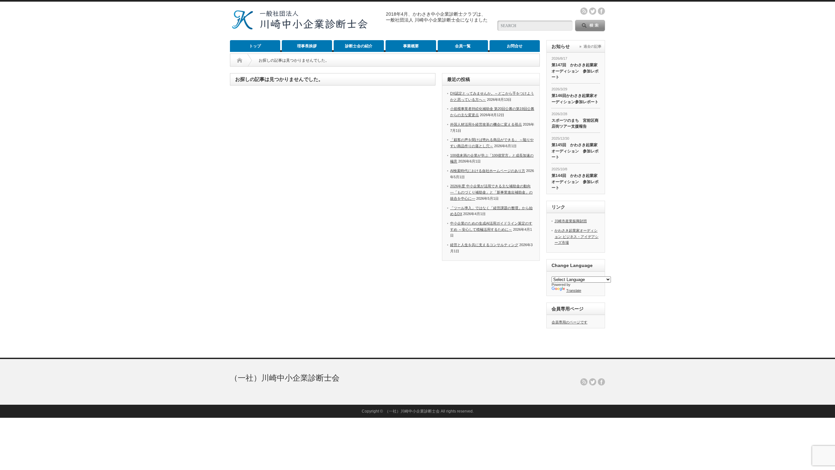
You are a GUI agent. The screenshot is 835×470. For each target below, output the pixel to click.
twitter (592, 11)
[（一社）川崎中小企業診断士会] (299, 27)
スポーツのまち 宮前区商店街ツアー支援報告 (575, 123)
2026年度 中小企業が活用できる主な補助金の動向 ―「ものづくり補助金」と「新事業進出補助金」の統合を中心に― (491, 192)
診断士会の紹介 (358, 46)
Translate (573, 290)
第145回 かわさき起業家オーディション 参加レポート (575, 151)
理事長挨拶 (307, 46)
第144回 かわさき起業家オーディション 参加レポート (575, 181)
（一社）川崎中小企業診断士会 (285, 377)
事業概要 (411, 46)
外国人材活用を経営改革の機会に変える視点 (486, 124)
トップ (255, 46)
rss (583, 11)
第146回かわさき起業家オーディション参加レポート (575, 98)
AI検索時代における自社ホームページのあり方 (487, 171)
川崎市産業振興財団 (570, 221)
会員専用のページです (569, 322)
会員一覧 (463, 46)
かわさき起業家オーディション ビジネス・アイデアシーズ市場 (576, 236)
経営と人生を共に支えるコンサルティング (484, 245)
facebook (601, 11)
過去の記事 (592, 46)
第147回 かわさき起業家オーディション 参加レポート (575, 71)
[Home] (239, 60)
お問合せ (515, 46)
